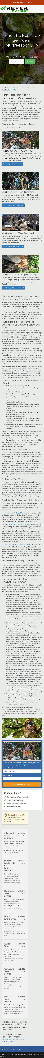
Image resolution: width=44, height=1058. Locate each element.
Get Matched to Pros (21, 784)
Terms (23, 1054)
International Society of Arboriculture (17, 513)
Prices (23, 88)
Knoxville (22, 1039)
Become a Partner (15, 1049)
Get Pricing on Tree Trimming (12, 205)
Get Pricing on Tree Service (11, 164)
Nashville (11, 1041)
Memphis (4, 1041)
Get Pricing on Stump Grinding (12, 288)
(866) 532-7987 (26, 2)
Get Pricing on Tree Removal (12, 246)
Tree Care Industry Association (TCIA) (17, 545)
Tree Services (31, 88)
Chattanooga (6, 1039)
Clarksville (14, 1039)
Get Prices (29, 61)
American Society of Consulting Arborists (23, 524)
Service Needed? (8, 768)
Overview (16, 88)
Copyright (29, 1054)
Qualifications (7, 90)
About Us (3, 1049)
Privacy (17, 1054)
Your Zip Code (8, 775)
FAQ (14, 90)
